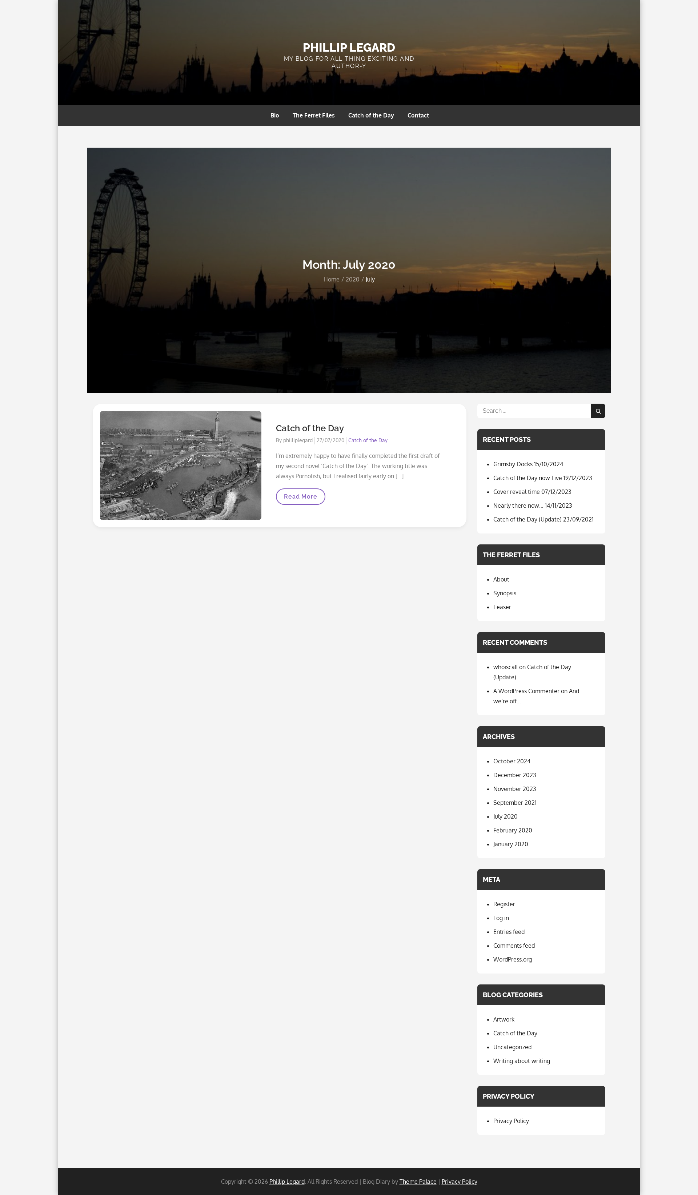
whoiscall (505, 667)
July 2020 (505, 816)
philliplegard (298, 440)
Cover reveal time (516, 491)
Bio (274, 115)
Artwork (503, 1019)
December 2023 (514, 775)
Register (504, 904)
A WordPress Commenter (526, 691)
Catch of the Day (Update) (527, 519)
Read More (300, 499)
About (501, 579)
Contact (418, 115)
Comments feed (514, 945)
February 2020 (512, 830)
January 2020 (510, 844)
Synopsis (504, 593)
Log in (501, 918)
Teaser (502, 607)
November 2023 (514, 788)
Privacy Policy (511, 1120)
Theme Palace (418, 1181)
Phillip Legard (349, 47)
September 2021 (515, 802)
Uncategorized (512, 1047)
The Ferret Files (314, 115)
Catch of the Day (371, 115)
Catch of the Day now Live (527, 477)
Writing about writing (521, 1060)
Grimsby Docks (513, 464)
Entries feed (509, 931)
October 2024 (511, 761)
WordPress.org (512, 959)
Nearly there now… (518, 505)
